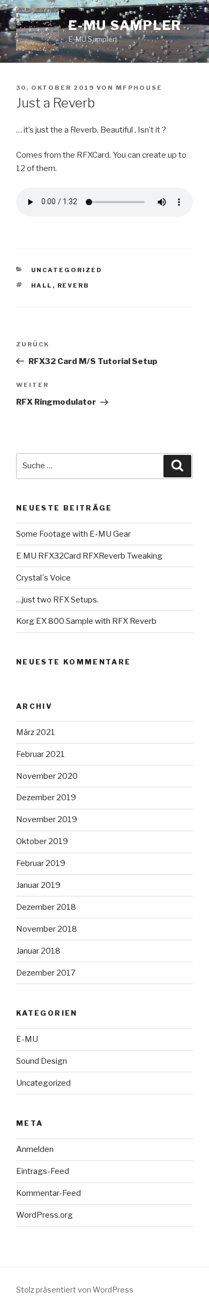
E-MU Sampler (125, 25)
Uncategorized (67, 270)
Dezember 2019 (46, 797)
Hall (42, 285)
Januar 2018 (38, 951)
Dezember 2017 (46, 973)
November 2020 (47, 776)
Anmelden (35, 1149)
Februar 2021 (40, 754)
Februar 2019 (40, 863)
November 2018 (46, 929)
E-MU (27, 1039)
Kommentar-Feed (48, 1193)
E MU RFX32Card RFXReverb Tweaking (89, 556)
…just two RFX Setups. (57, 600)
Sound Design (41, 1061)
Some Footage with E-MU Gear (73, 534)
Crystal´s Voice (43, 578)
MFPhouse (139, 87)
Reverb (73, 285)
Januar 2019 (38, 885)
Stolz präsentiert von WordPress (74, 1289)
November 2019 (46, 819)
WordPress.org (44, 1215)
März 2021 (35, 732)
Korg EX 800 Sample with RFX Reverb (86, 621)
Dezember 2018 (46, 907)
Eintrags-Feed (42, 1171)
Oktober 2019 (42, 841)
